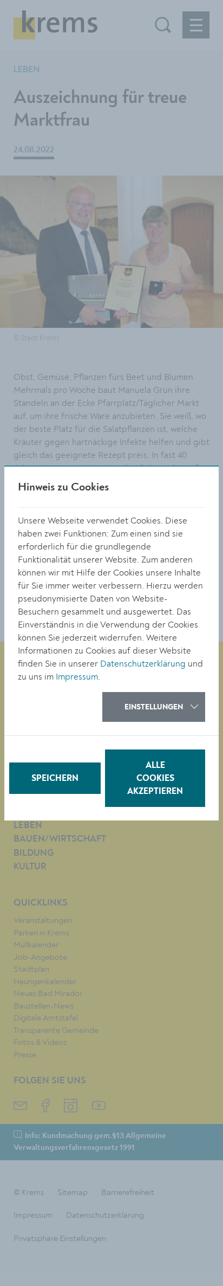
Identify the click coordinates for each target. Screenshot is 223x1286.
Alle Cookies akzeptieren (155, 778)
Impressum (77, 676)
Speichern (54, 778)
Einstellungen (153, 707)
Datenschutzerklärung (143, 663)
